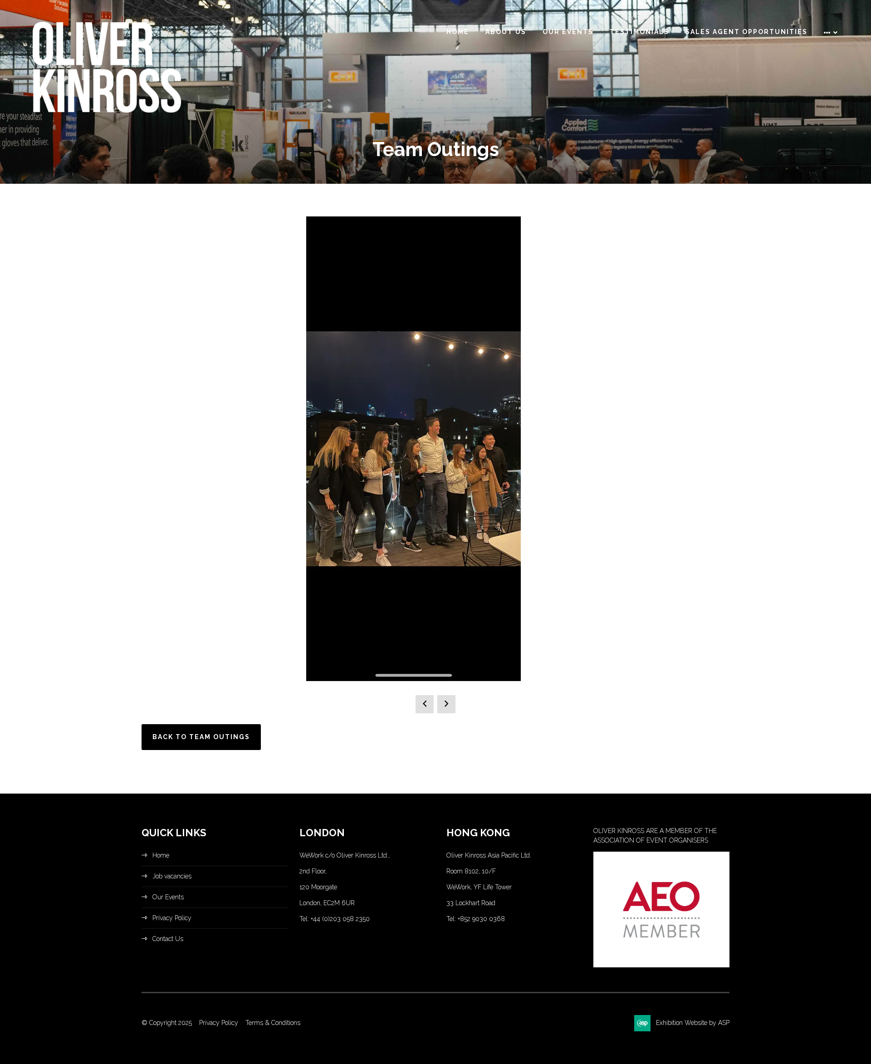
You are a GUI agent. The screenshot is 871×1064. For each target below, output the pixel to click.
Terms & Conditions (272, 1022)
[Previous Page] (425, 704)
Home (457, 31)
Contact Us (167, 938)
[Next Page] (446, 704)
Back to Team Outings (201, 736)
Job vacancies (171, 876)
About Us (505, 31)
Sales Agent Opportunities (746, 31)
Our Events (568, 31)
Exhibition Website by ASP (692, 1022)
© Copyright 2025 (167, 1022)
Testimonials (639, 31)
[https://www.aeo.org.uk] (661, 965)
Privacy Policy (171, 918)
